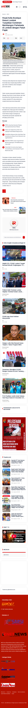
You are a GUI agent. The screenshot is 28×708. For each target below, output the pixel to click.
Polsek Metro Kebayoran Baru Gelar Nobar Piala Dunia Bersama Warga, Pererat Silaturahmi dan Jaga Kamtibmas (15, 136)
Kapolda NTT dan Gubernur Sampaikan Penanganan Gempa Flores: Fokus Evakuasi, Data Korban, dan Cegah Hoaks (18, 462)
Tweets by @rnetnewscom (8, 589)
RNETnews (9, 702)
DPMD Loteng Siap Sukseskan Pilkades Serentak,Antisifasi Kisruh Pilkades (13, 126)
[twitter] (11, 698)
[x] (11, 191)
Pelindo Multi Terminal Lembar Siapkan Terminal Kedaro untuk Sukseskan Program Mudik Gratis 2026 (14, 149)
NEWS (8, 14)
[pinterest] (21, 191)
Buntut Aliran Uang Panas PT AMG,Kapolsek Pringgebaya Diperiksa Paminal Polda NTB (18, 488)
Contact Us (9, 691)
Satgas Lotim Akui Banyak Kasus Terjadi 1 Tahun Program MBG (12, 343)
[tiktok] (16, 698)
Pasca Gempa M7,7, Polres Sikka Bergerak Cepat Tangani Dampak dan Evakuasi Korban (18, 479)
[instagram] (13, 698)
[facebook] (7, 191)
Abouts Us (3, 691)
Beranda (4, 14)
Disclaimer (14, 691)
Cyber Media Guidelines (5, 693)
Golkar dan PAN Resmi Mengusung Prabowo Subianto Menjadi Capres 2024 (17, 515)
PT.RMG (25, 702)
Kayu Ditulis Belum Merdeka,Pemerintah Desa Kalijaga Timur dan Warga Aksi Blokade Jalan (17, 506)
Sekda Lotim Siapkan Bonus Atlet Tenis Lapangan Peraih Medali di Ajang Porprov (14, 130)
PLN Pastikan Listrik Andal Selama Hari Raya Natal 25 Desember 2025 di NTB (13, 397)
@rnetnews (6, 554)
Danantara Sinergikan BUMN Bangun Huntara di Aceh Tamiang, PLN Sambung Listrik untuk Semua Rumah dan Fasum (13, 370)
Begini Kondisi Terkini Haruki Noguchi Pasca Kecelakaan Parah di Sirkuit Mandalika (18, 470)
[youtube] (18, 698)
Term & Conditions (21, 691)
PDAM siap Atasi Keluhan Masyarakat (10, 317)
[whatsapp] (17, 191)
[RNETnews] (5, 7)
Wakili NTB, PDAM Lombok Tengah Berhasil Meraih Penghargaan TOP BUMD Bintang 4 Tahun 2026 (14, 142)
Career (13, 693)
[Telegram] (14, 191)
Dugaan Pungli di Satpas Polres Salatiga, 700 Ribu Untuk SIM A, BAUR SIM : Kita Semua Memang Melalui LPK (18, 497)
